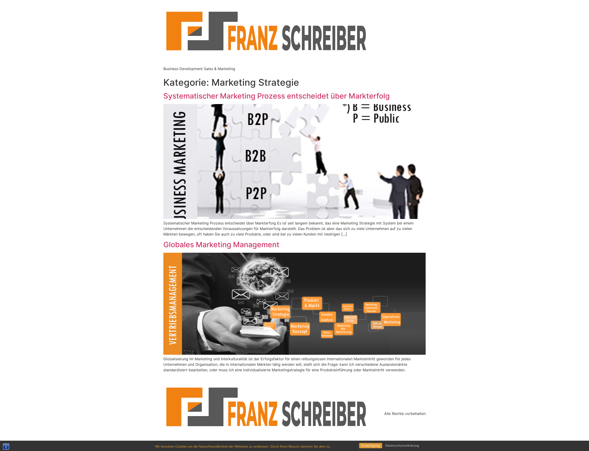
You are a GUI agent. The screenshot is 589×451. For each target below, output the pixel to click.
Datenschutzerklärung (402, 445)
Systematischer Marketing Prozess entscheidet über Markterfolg (276, 95)
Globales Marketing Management (221, 244)
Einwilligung (370, 445)
